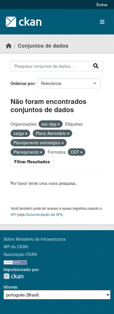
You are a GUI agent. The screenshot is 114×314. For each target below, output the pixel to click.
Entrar (102, 4)
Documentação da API (43, 214)
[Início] (9, 45)
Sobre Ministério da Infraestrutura (35, 239)
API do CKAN (16, 246)
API (13, 214)
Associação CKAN (20, 254)
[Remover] (59, 124)
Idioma (10, 287)
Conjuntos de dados (43, 45)
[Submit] (95, 66)
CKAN (13, 276)
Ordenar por (22, 83)
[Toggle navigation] (102, 22)
